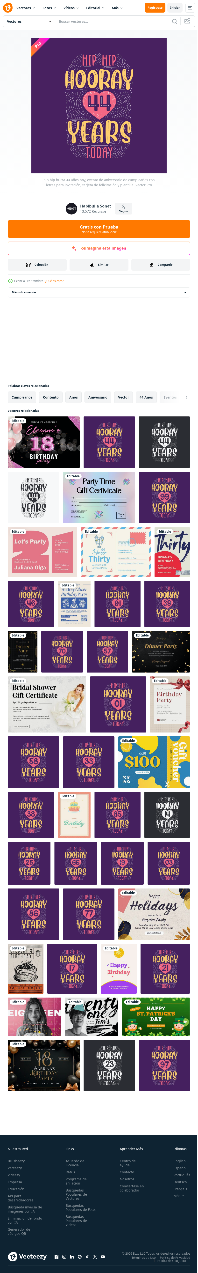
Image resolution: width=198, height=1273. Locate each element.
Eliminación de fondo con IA (20, 1220)
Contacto (125, 1172)
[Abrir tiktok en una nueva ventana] (87, 1256)
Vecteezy (15, 1168)
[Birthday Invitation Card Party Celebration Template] (25, 969)
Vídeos (69, 8)
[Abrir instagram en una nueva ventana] (64, 1256)
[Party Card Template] (161, 652)
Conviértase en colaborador (130, 1188)
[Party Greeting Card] (22, 652)
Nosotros (125, 1179)
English (176, 1161)
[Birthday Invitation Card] (170, 704)
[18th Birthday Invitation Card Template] (34, 1017)
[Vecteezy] (8, 8)
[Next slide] (179, 397)
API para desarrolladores (20, 1198)
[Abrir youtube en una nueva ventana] (103, 1256)
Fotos (47, 8)
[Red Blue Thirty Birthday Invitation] (172, 552)
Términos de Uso (140, 1257)
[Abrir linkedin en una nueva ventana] (72, 1256)
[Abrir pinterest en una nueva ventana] (80, 1256)
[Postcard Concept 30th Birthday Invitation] (116, 552)
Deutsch (176, 1182)
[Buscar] (174, 21)
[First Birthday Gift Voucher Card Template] (154, 762)
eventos (170, 397)
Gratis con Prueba (99, 229)
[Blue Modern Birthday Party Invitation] (74, 604)
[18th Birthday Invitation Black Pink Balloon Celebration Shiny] (44, 442)
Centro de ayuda (126, 1163)
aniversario (97, 397)
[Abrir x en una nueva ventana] (95, 1256)
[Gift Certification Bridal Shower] (47, 704)
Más (115, 8)
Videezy (14, 1175)
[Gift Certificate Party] (99, 497)
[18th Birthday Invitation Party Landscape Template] (44, 1065)
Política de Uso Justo (168, 1260)
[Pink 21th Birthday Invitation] (42, 552)
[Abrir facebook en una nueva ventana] (56, 1256)
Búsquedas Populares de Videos (75, 1224)
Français (177, 1189)
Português (178, 1175)
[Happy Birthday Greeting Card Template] (74, 815)
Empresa (15, 1182)
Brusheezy (16, 1161)
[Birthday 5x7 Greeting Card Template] (119, 969)
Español (176, 1168)
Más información (24, 292)
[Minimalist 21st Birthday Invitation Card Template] (91, 1017)
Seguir (123, 211)
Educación (16, 1189)
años (73, 397)
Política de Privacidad (171, 1257)
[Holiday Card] (154, 914)
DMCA (70, 1172)
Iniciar (175, 8)
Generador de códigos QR (19, 1231)
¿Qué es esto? (54, 281)
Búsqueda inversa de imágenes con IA (24, 1209)
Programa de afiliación (75, 1181)
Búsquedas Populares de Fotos (75, 1209)
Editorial (93, 8)
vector (123, 397)
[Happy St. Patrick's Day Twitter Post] (156, 1017)
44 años (146, 397)
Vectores (23, 8)
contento (51, 397)
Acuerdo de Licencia (74, 1163)
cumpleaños (22, 397)
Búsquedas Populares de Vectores (75, 1194)
